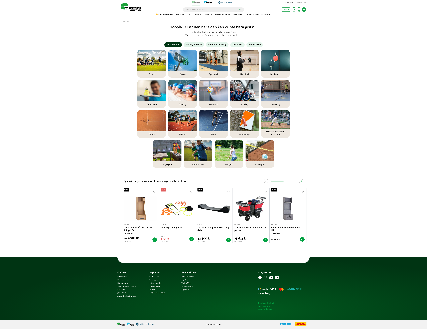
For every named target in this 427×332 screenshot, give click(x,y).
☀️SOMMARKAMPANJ (164, 14)
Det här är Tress (123, 280)
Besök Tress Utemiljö (157, 293)
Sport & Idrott (180, 14)
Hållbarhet (121, 289)
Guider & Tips (154, 277)
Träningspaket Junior (171, 227)
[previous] (266, 181)
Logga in (286, 9)
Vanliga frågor (186, 283)
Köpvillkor (184, 280)
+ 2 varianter (128, 233)
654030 (163, 224)
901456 (237, 224)
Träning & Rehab (195, 14)
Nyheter (152, 289)
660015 (126, 224)
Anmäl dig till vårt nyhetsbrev (127, 296)
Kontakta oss (266, 14)
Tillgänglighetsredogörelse (126, 286)
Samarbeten (153, 280)
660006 (274, 224)
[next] (301, 181)
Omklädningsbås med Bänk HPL (285, 229)
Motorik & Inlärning (222, 14)
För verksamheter (252, 14)
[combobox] (212, 9)
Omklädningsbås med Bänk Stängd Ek (138, 229)
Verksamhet (301, 2)
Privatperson (290, 2)
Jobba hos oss (122, 293)
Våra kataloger (154, 286)
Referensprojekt (155, 283)
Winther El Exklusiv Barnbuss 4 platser (250, 229)
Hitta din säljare (187, 286)
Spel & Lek (209, 14)
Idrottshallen (238, 14)
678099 (200, 224)
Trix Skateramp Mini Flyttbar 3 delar (213, 229)
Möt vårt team (122, 283)
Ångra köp (185, 289)
